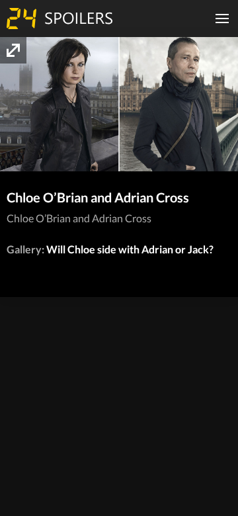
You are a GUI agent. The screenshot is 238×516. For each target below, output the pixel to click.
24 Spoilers (59, 18)
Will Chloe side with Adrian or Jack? (130, 249)
